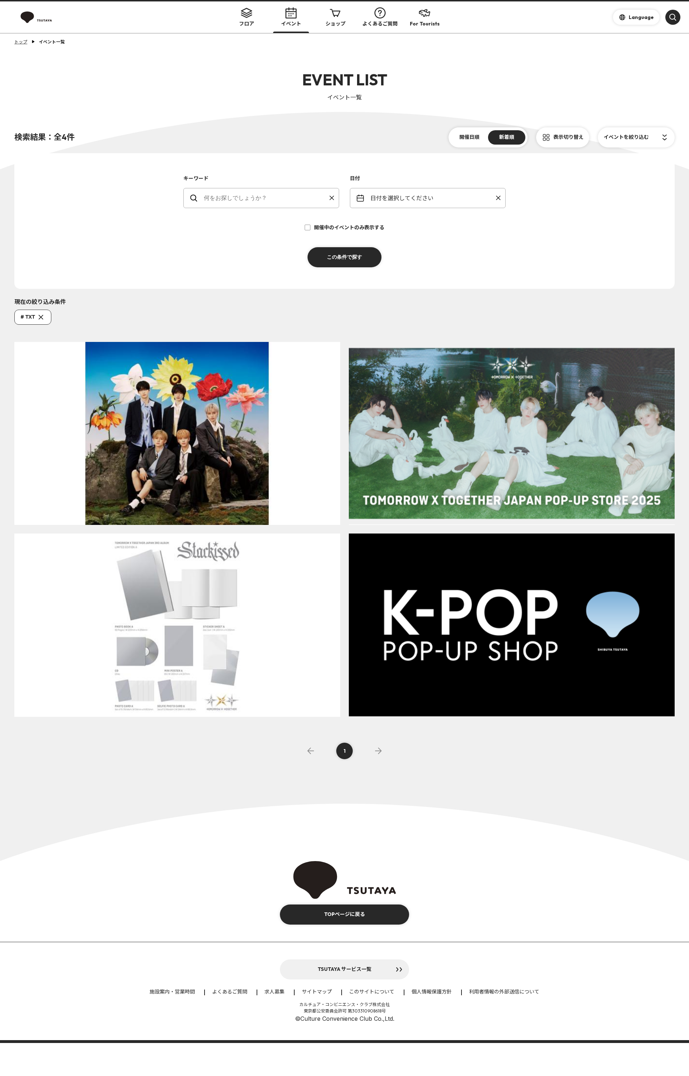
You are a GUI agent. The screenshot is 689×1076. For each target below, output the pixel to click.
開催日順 (469, 137)
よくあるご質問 (380, 23)
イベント (291, 23)
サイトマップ (317, 991)
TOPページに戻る (344, 914)
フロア (246, 23)
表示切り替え (568, 137)
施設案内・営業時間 (172, 991)
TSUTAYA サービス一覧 (344, 969)
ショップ (335, 23)
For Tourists (425, 23)
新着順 (506, 137)
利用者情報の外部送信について (504, 991)
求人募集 (274, 991)
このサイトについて (371, 991)
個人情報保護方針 (432, 991)
